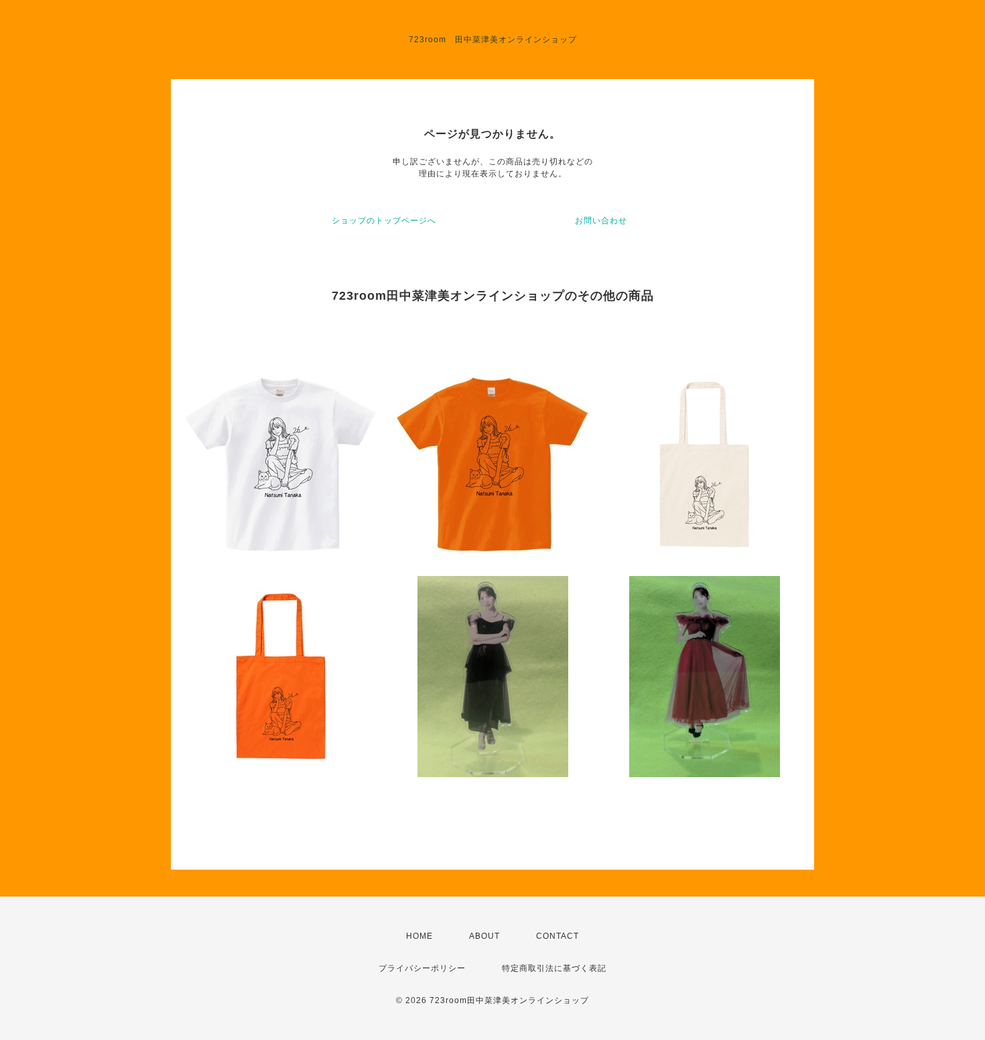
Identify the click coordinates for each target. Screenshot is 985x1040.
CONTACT (557, 936)
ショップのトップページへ (384, 220)
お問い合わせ (601, 220)
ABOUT (484, 936)
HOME (419, 936)
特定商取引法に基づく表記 (554, 968)
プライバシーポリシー (422, 968)
